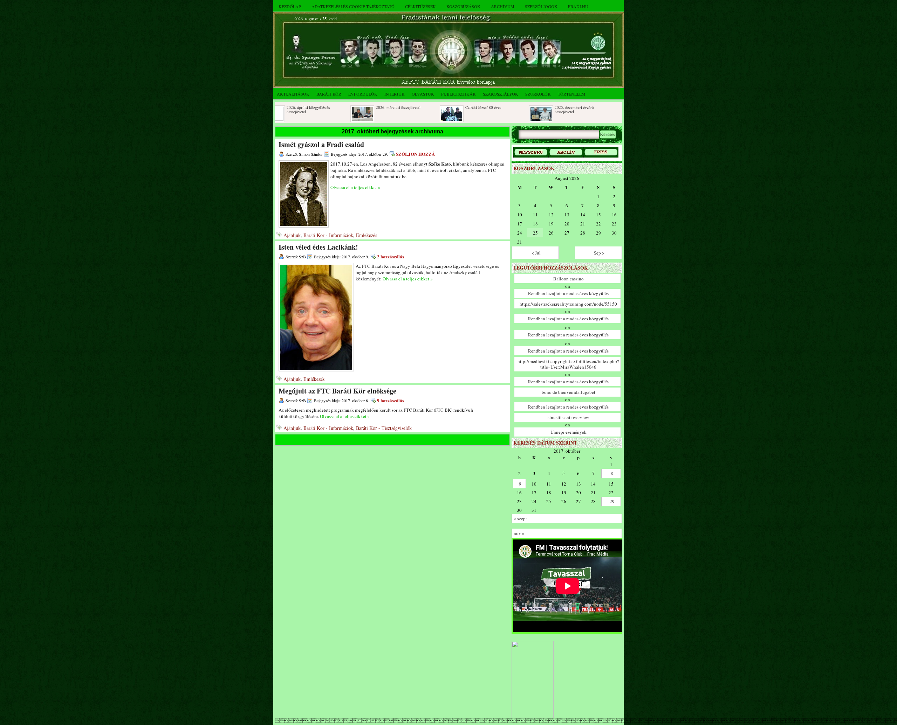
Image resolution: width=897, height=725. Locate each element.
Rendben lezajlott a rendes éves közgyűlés (568, 293)
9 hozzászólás (390, 400)
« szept (520, 518)
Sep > (599, 253)
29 (612, 501)
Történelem (572, 94)
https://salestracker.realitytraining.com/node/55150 (568, 304)
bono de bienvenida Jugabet (568, 392)
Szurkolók (538, 94)
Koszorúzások (463, 6)
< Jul (536, 253)
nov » (519, 533)
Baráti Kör (328, 94)
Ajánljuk (292, 235)
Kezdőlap (290, 6)
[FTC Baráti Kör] (533, 716)
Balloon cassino (568, 279)
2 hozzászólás (390, 256)
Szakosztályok (500, 94)
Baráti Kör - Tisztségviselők (384, 428)
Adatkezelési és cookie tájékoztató (353, 6)
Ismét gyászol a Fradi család (321, 144)
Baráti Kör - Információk (328, 235)
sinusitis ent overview (568, 417)
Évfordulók (362, 94)
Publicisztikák (458, 94)
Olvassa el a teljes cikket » (355, 187)
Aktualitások (293, 94)
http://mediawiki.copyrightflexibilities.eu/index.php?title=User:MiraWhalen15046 (568, 364)
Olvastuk (423, 94)
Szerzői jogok (541, 6)
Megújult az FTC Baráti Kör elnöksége (337, 391)
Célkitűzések (420, 6)
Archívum (502, 6)
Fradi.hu (578, 6)
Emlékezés (366, 235)
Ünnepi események (568, 432)
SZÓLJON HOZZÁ (415, 154)
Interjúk (394, 94)
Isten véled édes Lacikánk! (318, 247)
